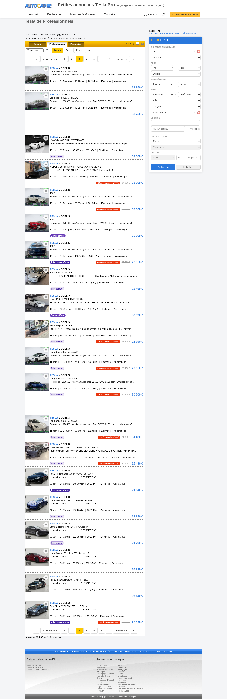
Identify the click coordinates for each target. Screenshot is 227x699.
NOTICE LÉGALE (143, 651)
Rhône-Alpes (123, 691)
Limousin (122, 680)
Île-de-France (103, 665)
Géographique (189, 33)
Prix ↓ (79, 50)
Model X (30, 669)
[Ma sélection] (163, 14)
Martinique (122, 682)
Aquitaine (101, 667)
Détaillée (153, 33)
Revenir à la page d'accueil (102, 696)
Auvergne (122, 667)
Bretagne (101, 672)
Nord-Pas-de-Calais (126, 684)
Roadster (39, 667)
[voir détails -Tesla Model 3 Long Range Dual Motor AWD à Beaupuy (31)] (37, 75)
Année (154, 90)
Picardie (121, 686)
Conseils (109, 14)
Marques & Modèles (82, 14)
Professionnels (57, 44)
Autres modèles (42, 669)
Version (155, 118)
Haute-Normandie (125, 678)
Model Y (38, 665)
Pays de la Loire (104, 686)
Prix (153, 63)
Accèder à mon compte (126, 696)
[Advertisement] (175, 196)
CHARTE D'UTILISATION (123, 651)
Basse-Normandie (105, 669)
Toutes (37, 44)
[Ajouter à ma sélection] (45, 69)
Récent (57, 50)
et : (176, 68)
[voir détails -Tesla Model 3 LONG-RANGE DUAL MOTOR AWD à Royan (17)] (37, 144)
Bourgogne (122, 669)
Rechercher (54, 14)
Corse (120, 674)
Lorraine (100, 682)
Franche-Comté (104, 676)
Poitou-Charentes (104, 689)
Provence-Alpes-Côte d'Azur (130, 689)
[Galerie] (142, 43)
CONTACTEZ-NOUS (162, 651)
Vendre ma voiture (187, 14)
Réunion (100, 691)
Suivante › (121, 59)
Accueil (33, 14)
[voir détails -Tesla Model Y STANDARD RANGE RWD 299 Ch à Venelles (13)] (37, 303)
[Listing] (137, 43)
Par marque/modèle (169, 33)
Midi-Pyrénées (103, 684)
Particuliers (76, 44)
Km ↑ (89, 50)
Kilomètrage (158, 79)
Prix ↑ (69, 50)
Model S (30, 667)
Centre (121, 672)
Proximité (156, 153)
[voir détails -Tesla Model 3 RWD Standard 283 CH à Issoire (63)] (37, 276)
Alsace (121, 665)
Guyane (100, 678)
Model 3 (30, 665)
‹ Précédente (50, 59)
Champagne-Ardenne (106, 674)
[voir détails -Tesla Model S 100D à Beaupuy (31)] (37, 197)
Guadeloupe (123, 676)
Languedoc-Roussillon (106, 680)
